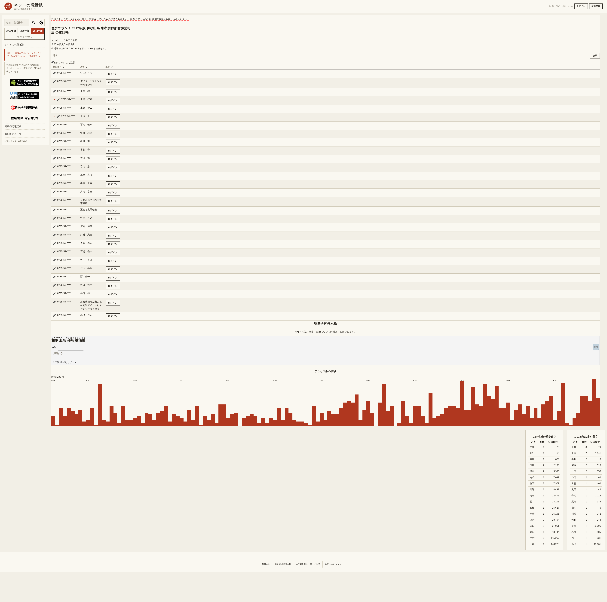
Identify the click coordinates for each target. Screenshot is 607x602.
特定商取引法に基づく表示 (308, 564)
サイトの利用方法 (14, 44)
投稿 (595, 346)
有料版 (159, 19)
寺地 (573, 495)
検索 (595, 55)
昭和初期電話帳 (13, 126)
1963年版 (11, 31)
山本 (573, 508)
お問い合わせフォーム (335, 564)
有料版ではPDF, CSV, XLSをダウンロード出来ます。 (79, 48)
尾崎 (573, 501)
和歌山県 (93, 28)
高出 (573, 544)
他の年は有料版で (24, 37)
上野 (573, 447)
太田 (573, 489)
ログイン (581, 6)
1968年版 (24, 31)
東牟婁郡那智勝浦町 (116, 28)
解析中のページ (13, 134)
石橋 (573, 532)
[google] (41, 22)
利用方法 (266, 564)
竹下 (573, 471)
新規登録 (596, 6)
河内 (573, 465)
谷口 (573, 477)
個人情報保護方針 (283, 564)
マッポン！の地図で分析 (64, 40)
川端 (573, 514)
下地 (573, 453)
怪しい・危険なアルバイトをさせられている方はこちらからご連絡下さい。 (24, 55)
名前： (55, 347)
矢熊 (573, 526)
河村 (573, 520)
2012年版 (79, 28)
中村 (573, 459)
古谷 (573, 483)
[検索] (33, 22)
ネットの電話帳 (28, 5)
